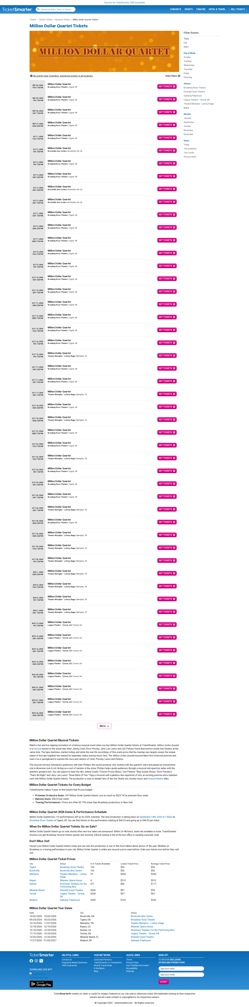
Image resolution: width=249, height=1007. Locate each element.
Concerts (175, 9)
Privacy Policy (132, 962)
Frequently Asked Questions (74, 962)
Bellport (33, 900)
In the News (99, 968)
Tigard (33, 867)
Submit (163, 982)
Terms (129, 959)
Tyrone (33, 893)
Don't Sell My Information (137, 965)
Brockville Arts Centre (71, 870)
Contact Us (67, 959)
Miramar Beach (37, 890)
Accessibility (131, 968)
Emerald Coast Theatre (71, 890)
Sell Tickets (238, 9)
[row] (104, 86)
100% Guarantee (69, 965)
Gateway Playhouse (70, 900)
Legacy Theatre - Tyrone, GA (145, 933)
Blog (96, 971)
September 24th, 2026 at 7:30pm (155, 817)
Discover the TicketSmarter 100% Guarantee (124, 2)
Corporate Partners (103, 959)
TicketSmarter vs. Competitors (108, 962)
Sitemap (130, 971)
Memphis (34, 874)
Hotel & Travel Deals (103, 965)
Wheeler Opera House (71, 880)
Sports (189, 9)
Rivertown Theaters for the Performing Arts (73, 885)
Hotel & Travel (217, 9)
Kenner (33, 883)
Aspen (33, 880)
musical (38, 748)
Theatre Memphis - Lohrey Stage (147, 923)
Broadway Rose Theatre (42, 820)
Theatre (200, 9)
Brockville (34, 870)
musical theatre (155, 778)
